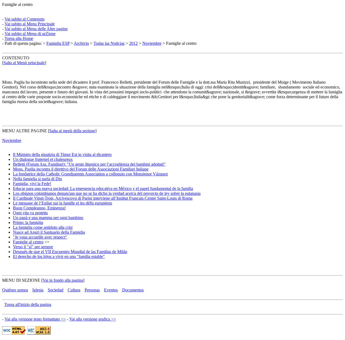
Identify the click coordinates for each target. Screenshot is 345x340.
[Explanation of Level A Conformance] (39, 333)
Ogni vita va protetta (30, 212)
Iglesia (37, 290)
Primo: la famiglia (28, 222)
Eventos (111, 290)
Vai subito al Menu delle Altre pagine (36, 28)
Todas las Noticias (109, 43)
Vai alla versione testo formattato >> (35, 319)
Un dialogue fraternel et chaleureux (43, 159)
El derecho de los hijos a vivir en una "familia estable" (59, 256)
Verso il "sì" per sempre (33, 246)
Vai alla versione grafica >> (92, 319)
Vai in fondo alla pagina (63, 280)
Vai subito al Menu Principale (30, 24)
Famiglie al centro (28, 242)
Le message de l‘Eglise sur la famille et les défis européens (62, 203)
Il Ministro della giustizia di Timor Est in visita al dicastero (62, 154)
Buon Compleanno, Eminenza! (39, 208)
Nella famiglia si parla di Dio (37, 178)
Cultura (74, 290)
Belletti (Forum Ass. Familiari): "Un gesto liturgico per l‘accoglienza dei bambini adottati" (89, 164)
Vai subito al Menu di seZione (30, 33)
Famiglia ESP (58, 43)
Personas (92, 290)
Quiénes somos (15, 290)
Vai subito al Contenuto (24, 19)
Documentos (133, 290)
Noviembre (151, 43)
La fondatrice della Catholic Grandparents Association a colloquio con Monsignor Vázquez (90, 174)
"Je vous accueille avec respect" (40, 237)
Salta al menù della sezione (72, 130)
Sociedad (55, 290)
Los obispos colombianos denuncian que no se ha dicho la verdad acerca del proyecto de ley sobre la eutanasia (107, 193)
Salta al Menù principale (24, 62)
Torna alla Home (19, 38)
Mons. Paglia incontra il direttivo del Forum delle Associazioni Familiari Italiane (81, 169)
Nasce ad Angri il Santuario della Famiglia (49, 232)
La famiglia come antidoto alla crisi (43, 227)
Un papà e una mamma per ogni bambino (48, 217)
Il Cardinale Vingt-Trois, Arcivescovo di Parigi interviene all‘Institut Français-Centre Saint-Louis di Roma (102, 198)
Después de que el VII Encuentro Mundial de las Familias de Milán (70, 251)
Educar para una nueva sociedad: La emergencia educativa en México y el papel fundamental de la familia (103, 188)
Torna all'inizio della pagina (27, 304)
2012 (133, 43)
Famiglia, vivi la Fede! (32, 183)
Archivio (81, 43)
